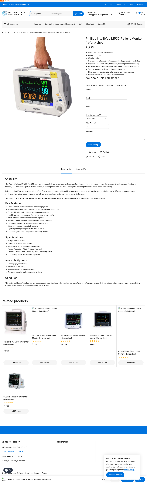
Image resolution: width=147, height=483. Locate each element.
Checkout (90, 24)
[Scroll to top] (141, 470)
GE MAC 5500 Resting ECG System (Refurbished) (129, 352)
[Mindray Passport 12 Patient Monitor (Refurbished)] (102, 319)
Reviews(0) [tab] (80, 169)
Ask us (91, 156)
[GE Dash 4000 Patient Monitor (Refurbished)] (73, 319)
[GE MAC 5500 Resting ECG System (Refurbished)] (131, 327)
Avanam (45, 473)
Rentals (140, 4)
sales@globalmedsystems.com (13, 461)
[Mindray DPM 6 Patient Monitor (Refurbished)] (16, 323)
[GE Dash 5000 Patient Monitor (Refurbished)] (16, 381)
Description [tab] (66, 169)
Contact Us (120, 4)
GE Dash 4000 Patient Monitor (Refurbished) (73, 336)
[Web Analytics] (73, 1)
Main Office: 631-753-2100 (14, 451)
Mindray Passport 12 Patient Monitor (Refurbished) (101, 336)
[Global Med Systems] (13, 13)
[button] (16, 362)
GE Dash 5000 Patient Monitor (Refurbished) (15, 398)
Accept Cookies (115, 474)
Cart (80, 24)
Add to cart (127, 479)
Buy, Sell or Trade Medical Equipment (60, 24)
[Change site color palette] (8, 470)
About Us (108, 4)
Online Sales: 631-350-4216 (12, 456)
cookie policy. (129, 469)
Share (103, 156)
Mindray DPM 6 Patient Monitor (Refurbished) (15, 343)
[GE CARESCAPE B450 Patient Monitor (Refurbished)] (44, 319)
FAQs (131, 4)
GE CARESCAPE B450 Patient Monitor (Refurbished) (44, 336)
